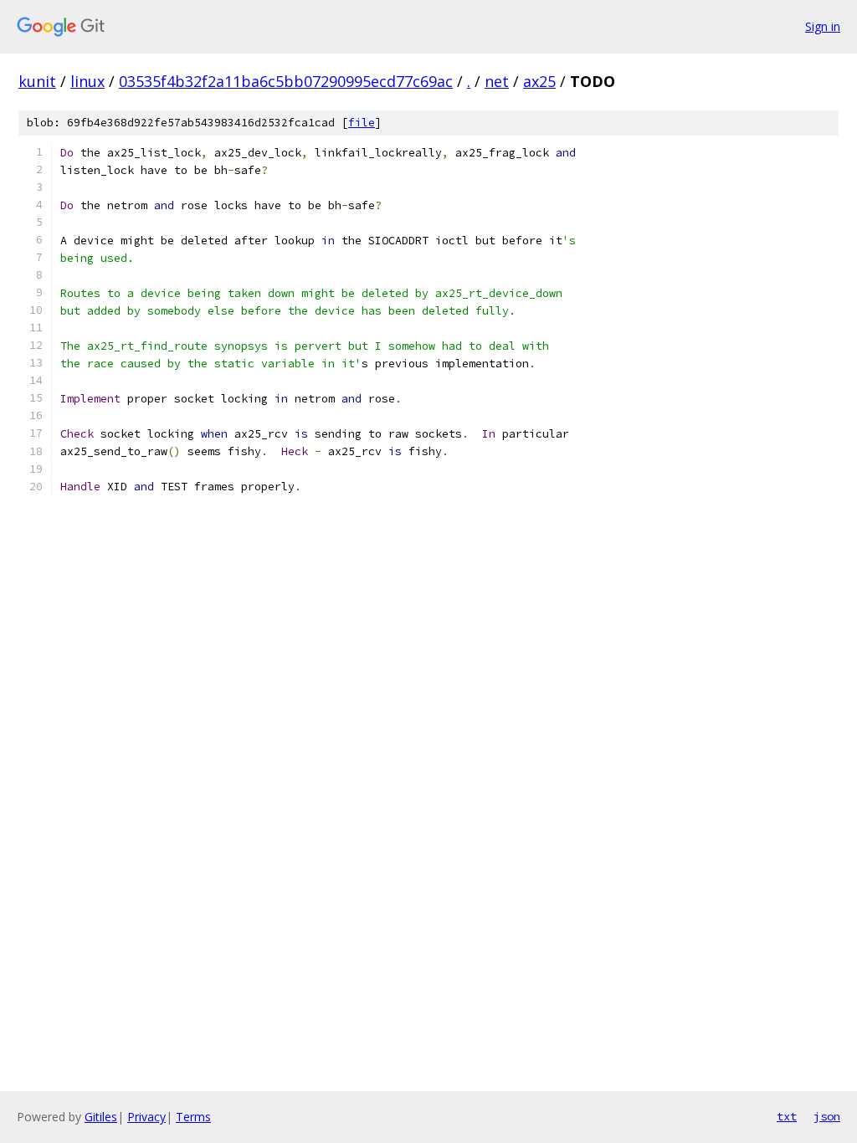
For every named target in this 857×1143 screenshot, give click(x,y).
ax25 (539, 81)
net (497, 81)
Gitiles (101, 1117)
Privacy (146, 1117)
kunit (37, 81)
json (826, 1116)
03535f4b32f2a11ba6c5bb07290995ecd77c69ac (286, 81)
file (361, 122)
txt (787, 1116)
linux (87, 81)
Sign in (822, 26)
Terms (193, 1117)
